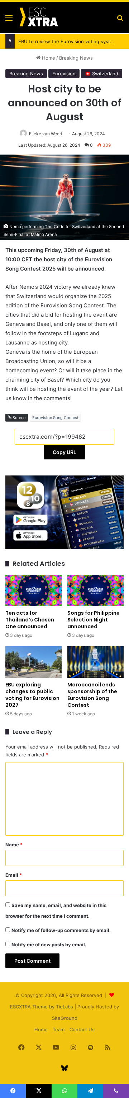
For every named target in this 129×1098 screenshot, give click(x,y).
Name (14, 844)
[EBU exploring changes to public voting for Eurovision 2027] (33, 662)
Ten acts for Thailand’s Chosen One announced (29, 619)
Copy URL (64, 452)
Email (13, 875)
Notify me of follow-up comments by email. (61, 930)
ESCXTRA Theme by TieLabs (41, 1006)
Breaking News (76, 58)
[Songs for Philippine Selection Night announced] (95, 590)
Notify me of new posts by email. (48, 944)
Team (58, 1029)
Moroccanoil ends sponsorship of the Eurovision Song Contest (92, 695)
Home (47, 58)
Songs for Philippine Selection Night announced (93, 619)
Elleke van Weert (45, 133)
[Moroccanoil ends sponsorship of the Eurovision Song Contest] (95, 662)
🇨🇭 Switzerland (101, 73)
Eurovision (64, 73)
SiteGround (64, 1018)
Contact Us (82, 1029)
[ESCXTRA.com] (38, 17)
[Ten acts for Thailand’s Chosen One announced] (33, 590)
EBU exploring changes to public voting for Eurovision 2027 (32, 695)
